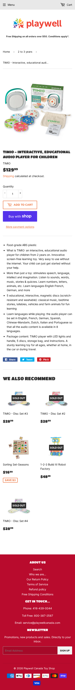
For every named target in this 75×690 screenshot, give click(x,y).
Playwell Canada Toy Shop (39, 668)
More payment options (20, 226)
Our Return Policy (37, 579)
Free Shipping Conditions (37, 594)
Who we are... (37, 574)
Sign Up (65, 650)
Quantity (8, 186)
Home (6, 51)
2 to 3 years (25, 51)
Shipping (8, 176)
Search (37, 569)
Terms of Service (37, 584)
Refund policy (37, 589)
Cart (69, 4)
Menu (11, 4)
